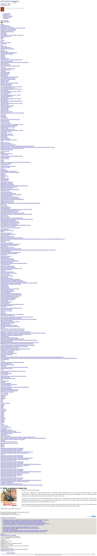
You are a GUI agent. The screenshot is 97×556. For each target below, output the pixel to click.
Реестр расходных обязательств (8, 236)
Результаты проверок (5, 138)
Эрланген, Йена (4, 394)
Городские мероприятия (6, 85)
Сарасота (3, 404)
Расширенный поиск (5, 5)
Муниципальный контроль (7, 305)
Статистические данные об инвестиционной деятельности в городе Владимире (18, 319)
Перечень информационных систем (9, 139)
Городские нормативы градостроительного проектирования (14, 346)
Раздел (9, 3)
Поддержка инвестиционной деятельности (10, 326)
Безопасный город (5, 180)
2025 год (2, 444)
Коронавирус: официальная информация (10, 189)
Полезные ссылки (5, 58)
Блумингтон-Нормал (5, 403)
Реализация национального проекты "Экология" (11, 474)
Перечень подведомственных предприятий (10, 279)
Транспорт (3, 270)
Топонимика (3, 355)
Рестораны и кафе (5, 380)
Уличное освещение (5, 303)
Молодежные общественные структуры (9, 389)
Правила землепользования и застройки (10, 347)
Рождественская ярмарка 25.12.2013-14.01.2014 (11, 86)
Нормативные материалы (6, 310)
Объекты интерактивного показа (8, 378)
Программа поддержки (6, 256)
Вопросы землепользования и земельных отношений (12, 330)
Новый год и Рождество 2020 (7, 105)
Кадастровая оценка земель (7, 341)
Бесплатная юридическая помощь (8, 220)
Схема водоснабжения (6, 292)
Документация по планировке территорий (10, 349)
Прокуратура (3, 204)
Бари (2, 400)
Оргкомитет (3, 71)
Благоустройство (4, 300)
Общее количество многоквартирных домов (10, 284)
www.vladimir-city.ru (5, 538)
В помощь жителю (5, 286)
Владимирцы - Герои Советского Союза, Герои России (13, 28)
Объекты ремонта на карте (7, 278)
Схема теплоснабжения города (7, 291)
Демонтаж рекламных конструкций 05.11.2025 (11, 308)
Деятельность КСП (5, 158)
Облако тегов (13, 517)
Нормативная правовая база (7, 61)
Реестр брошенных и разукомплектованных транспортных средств (16, 225)
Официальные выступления (7, 135)
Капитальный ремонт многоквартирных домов (11, 294)
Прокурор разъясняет (5, 208)
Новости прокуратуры (6, 207)
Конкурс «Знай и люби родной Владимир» (10, 65)
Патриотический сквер (6, 36)
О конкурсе (3, 67)
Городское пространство (6, 383)
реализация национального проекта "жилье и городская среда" (15, 459)
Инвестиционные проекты (7, 320)
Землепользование (5, 336)
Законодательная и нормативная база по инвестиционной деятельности (17, 316)
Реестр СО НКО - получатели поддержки (10, 172)
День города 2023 (4, 110)
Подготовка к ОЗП (5, 274)
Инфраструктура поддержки (7, 258)
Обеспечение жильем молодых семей (9, 211)
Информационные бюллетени (7, 200)
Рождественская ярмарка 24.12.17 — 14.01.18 (11, 98)
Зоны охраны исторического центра (9, 353)
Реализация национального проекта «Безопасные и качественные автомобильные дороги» (21, 480)
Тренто (2, 399)
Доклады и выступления (6, 163)
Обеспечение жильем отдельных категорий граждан (12, 212)
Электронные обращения (6, 195)
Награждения (4, 132)
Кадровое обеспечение (6, 122)
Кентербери (3, 396)
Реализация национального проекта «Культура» (11, 479)
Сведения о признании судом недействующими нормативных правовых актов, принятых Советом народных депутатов (28, 147)
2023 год (2, 446)
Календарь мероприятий (6, 363)
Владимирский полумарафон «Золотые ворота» (11, 101)
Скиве (2, 407)
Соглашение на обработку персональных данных (12, 483)
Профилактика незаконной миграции (9, 186)
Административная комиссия (7, 271)
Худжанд (3, 424)
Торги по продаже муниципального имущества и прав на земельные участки (18, 437)
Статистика (13, 535)
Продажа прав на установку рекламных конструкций (13, 439)
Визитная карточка (5, 120)
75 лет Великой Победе (6, 106)
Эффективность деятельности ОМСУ (9, 245)
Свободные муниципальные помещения (10, 260)
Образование (3, 365)
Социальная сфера (5, 359)
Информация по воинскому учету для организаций (12, 314)
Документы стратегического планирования (10, 227)
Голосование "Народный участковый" (9, 223)
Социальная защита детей (6, 368)
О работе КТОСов (5, 63)
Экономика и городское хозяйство (8, 226)
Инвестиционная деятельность (7, 315)
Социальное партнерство (6, 269)
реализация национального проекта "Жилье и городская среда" (15, 452)
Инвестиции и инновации (6, 242)
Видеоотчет (3, 57)
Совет (2, 141)
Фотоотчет (3, 56)
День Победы (6, 21)
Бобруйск (3, 417)
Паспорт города (4, 246)
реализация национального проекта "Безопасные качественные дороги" (17, 451)
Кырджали (3, 411)
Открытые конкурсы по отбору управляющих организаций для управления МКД (19, 282)
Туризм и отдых (4, 374)
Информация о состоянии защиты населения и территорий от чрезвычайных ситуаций (20, 203)
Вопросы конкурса (5, 74)
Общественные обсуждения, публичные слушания (12, 148)
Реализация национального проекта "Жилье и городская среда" (15, 465)
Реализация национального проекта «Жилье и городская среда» (15, 481)
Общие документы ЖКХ (6, 301)
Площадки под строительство (7, 265)
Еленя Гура (3, 409)
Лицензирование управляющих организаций (11, 293)
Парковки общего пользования (7, 299)
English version (4, 1)
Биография (3, 115)
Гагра (2, 423)
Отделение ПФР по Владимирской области (10, 222)
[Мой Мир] (95, 516)
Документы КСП (4, 154)
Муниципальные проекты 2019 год (8, 476)
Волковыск (3, 418)
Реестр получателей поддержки (8, 259)
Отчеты (2, 161)
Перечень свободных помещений (8, 267)
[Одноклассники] (93, 516)
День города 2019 (4, 104)
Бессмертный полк (5, 25)
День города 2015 (4, 90)
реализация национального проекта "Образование (12, 448)
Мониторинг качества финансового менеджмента (12, 237)
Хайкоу (2, 412)
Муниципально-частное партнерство (9, 325)
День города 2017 (4, 97)
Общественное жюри (5, 72)
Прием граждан (4, 205)
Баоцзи (2, 416)
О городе (3, 40)
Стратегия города (7, 17)
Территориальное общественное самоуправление (12, 59)
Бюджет (2, 231)
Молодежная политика (6, 385)
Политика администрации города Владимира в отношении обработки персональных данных (22, 484)
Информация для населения (7, 188)
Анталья (2, 422)
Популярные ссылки (5, 517)
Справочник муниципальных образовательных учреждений (14, 367)
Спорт (2, 369)
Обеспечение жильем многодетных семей (10, 210)
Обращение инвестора (6, 324)
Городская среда (4, 276)
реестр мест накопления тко (7, 275)
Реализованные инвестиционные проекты (10, 321)
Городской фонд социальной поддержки (10, 221)
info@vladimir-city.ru (5, 549)
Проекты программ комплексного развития (10, 295)
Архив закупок (4, 434)
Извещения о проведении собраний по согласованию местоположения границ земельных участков (23, 332)
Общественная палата (5, 64)
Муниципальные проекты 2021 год (8, 460)
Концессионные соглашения (7, 290)
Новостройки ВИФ (5, 216)
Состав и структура (5, 121)
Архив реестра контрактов (6, 433)
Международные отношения (7, 391)
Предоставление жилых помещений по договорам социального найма (16, 209)
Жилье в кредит (4, 215)
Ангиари (3, 397)
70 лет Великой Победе (6, 47)
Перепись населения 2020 (6, 309)
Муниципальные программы (7, 230)
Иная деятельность (5, 164)
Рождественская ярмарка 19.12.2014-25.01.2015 (11, 89)
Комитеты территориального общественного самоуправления (14, 62)
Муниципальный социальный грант (9, 52)
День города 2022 (4, 109)
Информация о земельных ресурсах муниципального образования (15, 334)
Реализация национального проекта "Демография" (12, 463)
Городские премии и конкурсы (7, 364)
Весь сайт (4, 3)
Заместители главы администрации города (10, 119)
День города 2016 (4, 93)
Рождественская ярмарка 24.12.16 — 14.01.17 (11, 95)
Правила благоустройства (6, 354)
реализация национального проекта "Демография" (12, 449)
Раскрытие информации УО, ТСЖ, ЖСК (10, 288)
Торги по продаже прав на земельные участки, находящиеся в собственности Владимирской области (23, 438)
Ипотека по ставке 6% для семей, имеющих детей (12, 217)
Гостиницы (3, 382)
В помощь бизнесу (5, 257)
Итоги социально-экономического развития (10, 244)
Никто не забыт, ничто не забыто (8, 29)
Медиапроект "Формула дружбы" (8, 79)
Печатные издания (5, 80)
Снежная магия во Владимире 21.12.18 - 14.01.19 (12, 103)
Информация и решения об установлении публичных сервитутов (15, 331)
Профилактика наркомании (7, 182)
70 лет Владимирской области (7, 87)
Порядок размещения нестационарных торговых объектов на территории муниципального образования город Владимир (28, 249)
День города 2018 (4, 102)
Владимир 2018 (4, 99)
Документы (5, 18)
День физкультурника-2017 (7, 96)
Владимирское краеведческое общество (9, 76)
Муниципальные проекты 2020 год (8, 467)
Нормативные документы (6, 153)
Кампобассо (3, 398)
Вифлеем (3, 421)
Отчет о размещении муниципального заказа (11, 432)
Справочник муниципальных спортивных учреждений (13, 371)
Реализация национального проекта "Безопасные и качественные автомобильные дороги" (21, 464)
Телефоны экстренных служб (7, 201)
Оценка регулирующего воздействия (9, 253)
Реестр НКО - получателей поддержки (9, 390)
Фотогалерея (3, 32)
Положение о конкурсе (6, 69)
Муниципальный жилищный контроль (9, 297)
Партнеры (3, 440)
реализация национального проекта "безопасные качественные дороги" (17, 458)
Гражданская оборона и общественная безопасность (12, 199)
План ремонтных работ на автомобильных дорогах (12, 304)
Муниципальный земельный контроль (9, 337)
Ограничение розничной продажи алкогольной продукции (14, 263)
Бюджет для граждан (5, 240)
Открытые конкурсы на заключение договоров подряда (13, 281)
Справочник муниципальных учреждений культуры (12, 362)
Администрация (4, 117)
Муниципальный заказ (6, 427)
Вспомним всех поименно (6, 26)
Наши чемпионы (4, 372)
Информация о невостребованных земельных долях (12, 338)
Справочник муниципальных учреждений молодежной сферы (15, 387)
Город (2, 38)
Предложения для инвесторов (7, 322)
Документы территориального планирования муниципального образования (18, 345)
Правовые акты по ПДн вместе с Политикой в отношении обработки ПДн (17, 146)
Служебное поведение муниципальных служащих (12, 130)
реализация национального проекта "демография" (12, 456)
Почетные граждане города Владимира (9, 82)
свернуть (3, 533)
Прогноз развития (5, 229)
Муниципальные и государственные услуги (10, 198)
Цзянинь (2, 413)
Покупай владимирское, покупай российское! (11, 248)
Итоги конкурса (4, 75)
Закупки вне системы (5, 435)
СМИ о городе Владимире (6, 111)
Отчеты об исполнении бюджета (8, 234)
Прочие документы (5, 157)
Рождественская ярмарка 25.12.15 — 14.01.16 (11, 91)
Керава (2, 406)
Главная (2, 20)
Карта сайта (8, 535)
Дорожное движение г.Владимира (8, 298)
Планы (2, 159)
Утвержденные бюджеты (6, 233)
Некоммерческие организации (7, 48)
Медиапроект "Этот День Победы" (8, 30)
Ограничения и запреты (6, 131)
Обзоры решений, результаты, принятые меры (11, 194)
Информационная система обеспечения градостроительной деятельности (17, 343)
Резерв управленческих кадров (7, 129)
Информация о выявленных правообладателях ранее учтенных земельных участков (19, 342)
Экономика (3, 241)
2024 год (2, 445)
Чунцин (2, 415)
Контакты (3, 55)
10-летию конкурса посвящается (8, 78)
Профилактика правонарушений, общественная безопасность (14, 185)
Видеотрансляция (5, 179)
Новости (7, 20)
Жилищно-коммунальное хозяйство (9, 273)
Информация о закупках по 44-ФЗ (8, 431)
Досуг (2, 379)
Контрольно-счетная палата (7, 149)
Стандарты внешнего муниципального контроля (12, 156)
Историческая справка (6, 42)
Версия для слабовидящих (13, 1)
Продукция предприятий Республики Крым (10, 252)
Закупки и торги (4, 425)
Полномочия (3, 116)
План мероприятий (5, 73)
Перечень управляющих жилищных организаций (12, 280)
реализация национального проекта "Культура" (11, 450)
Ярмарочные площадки (6, 251)
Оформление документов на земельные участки (11, 335)
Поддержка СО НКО (5, 167)
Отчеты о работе (4, 137)
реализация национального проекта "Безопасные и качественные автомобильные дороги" (21, 471)
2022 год (2, 454)
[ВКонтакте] (92, 516)
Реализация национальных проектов (9, 441)
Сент (2, 401)
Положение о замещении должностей (9, 125)
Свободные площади (5, 264)
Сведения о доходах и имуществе (8, 144)
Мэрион (2, 405)
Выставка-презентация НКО (7, 53)
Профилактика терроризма (7, 183)
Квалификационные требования (8, 126)
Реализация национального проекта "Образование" (12, 461)
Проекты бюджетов (5, 235)
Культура (3, 360)
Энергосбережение (5, 287)
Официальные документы (6, 133)
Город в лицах (4, 46)
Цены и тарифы (4, 285)
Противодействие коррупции (7, 184)
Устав (2, 41)
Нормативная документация (7, 482)
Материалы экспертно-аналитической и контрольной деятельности (16, 162)
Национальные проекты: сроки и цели (9, 443)
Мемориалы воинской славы (7, 31)
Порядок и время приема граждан (8, 193)
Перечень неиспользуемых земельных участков (11, 268)
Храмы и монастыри (5, 377)
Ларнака (2, 419)
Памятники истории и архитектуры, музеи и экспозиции (13, 376)
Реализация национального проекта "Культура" (11, 466)
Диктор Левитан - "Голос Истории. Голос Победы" (12, 35)
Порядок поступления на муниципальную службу (12, 124)
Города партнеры (4, 393)
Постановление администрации (8, 68)
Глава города (3, 114)
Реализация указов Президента (7, 247)
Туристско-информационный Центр (9, 384)
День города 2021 (4, 108)
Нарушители (3, 306)
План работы (3, 313)
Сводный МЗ (3, 428)
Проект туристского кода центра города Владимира (12, 112)
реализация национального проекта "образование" (12, 455)
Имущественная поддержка (7, 262)
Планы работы (4, 136)
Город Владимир (7, 13)
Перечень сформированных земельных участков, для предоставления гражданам (19, 340)
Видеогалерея (4, 33)
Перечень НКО (4, 51)
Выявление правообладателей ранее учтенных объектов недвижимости (17, 219)
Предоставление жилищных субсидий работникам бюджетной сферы (16, 214)
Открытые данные (5, 178)
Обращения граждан (7, 16)
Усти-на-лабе (3, 410)
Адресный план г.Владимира (7, 352)
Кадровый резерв (4, 127)
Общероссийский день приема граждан (9, 196)
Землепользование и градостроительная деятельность (13, 328)
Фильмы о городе (4, 81)
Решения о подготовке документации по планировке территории (15, 348)
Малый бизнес (6, 14)
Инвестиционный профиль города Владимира (11, 318)
